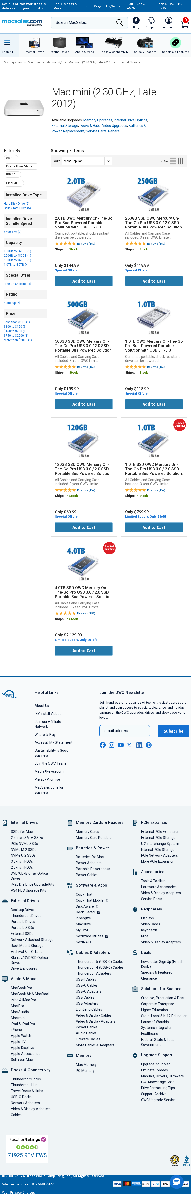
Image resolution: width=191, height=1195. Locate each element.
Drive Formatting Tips (158, 1088)
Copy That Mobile (89, 900)
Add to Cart (83, 281)
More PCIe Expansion (158, 861)
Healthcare (149, 1034)
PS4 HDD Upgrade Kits (28, 890)
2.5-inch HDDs (22, 867)
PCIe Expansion (155, 822)
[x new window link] (130, 745)
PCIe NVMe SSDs (24, 844)
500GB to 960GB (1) (17, 260)
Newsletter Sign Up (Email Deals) (161, 964)
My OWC (82, 930)
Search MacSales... (72, 22)
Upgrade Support (157, 1055)
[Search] (120, 23)
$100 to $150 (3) (15, 326)
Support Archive (154, 1094)
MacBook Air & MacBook (30, 994)
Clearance (149, 978)
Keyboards (149, 930)
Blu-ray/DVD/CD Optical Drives (29, 960)
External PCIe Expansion (160, 832)
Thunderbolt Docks (26, 1079)
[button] (177, 1182)
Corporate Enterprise (157, 1004)
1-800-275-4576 (136, 6)
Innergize (83, 918)
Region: (106, 6)
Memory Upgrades (97, 120)
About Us (42, 706)
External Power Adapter (19, 166)
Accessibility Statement (53, 742)
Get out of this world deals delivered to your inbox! (24, 6)
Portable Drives (23, 922)
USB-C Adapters (89, 991)
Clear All (12, 183)
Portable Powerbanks (93, 869)
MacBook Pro (21, 988)
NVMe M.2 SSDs (23, 850)
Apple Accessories (26, 1054)
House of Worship (155, 1022)
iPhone (16, 1030)
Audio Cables (86, 1033)
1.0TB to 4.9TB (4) (16, 264)
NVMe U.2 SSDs (23, 855)
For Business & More (65, 6)
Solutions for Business (162, 988)
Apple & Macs (23, 978)
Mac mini (34, 62)
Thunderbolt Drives (26, 916)
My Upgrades (13, 62)
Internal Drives (24, 822)
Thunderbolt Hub (24, 1085)
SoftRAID (83, 942)
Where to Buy (45, 735)
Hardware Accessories (159, 887)
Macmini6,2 (55, 62)
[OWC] (22, 22)
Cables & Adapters (93, 952)
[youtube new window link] (120, 745)
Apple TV (18, 1042)
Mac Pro (17, 1006)
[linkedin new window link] (139, 745)
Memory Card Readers (94, 838)
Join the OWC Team (50, 763)
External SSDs (22, 934)
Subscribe (174, 731)
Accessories (152, 871)
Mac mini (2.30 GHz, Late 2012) (90, 62)
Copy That (84, 894)
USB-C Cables (87, 985)
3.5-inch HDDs (22, 861)
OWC (9, 158)
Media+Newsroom (49, 771)
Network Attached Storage (32, 940)
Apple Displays (22, 1048)
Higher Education (154, 1010)
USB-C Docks (21, 1097)
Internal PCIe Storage (158, 850)
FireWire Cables (88, 1039)
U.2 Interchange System (160, 844)
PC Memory (85, 1071)
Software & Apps (91, 885)
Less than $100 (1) (17, 322)
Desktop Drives (23, 910)
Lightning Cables (89, 1009)
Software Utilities (89, 936)
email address (116, 730)
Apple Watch (21, 1036)
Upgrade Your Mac (155, 1064)
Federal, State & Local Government (158, 1042)
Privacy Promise (47, 779)
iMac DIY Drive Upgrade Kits (32, 884)
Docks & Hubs (90, 126)
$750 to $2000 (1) (16, 335)
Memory (83, 1055)
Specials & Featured (157, 972)
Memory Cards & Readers (99, 822)
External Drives (25, 900)
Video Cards (150, 924)
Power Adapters (89, 863)
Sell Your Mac (22, 1060)
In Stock (71, 249)
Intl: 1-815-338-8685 (169, 6)
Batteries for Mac (90, 857)
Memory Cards (87, 832)
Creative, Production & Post (162, 998)
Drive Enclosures (24, 968)
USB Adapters (87, 1003)
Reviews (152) (86, 243)
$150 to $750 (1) (15, 331)
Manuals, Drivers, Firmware (162, 1076)
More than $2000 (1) (18, 340)
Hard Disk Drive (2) (16, 203)
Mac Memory (86, 1065)
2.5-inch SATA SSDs (27, 838)
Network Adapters (25, 1103)
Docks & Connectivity (30, 1070)
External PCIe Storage (158, 838)
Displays (147, 918)
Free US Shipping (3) (17, 283)
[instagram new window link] (111, 745)
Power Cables (87, 875)
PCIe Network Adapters (159, 855)
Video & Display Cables (94, 1015)
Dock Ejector (86, 912)
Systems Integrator (156, 1028)
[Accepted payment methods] (150, 1184)
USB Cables (85, 997)
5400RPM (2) (13, 232)
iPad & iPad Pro (23, 1024)
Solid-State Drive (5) (17, 208)
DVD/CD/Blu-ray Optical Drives (29, 875)
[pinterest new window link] (149, 745)
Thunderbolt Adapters (93, 973)
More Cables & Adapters (95, 1045)
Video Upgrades (114, 126)
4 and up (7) (12, 303)
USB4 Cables (86, 979)
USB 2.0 (10, 174)
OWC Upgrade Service (158, 1100)
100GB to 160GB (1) (17, 251)
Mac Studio (20, 1012)
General (114, 131)
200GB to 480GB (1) (17, 255)
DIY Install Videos (48, 714)
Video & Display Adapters (31, 1109)
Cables (16, 1115)
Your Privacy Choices (18, 1192)
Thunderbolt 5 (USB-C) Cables (100, 962)
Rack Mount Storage (27, 946)
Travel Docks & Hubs (27, 1091)
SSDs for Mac (22, 832)
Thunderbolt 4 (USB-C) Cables (100, 967)
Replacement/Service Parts (85, 131)
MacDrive (83, 924)
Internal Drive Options (130, 120)
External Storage (65, 126)
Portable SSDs (22, 928)
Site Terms (10, 1184)
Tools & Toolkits (153, 881)
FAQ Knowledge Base (158, 1082)
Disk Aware (85, 906)
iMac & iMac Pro (23, 1000)
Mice (144, 936)
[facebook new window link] (102, 745)
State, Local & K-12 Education (164, 1016)
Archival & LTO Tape (27, 952)
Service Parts (151, 899)
